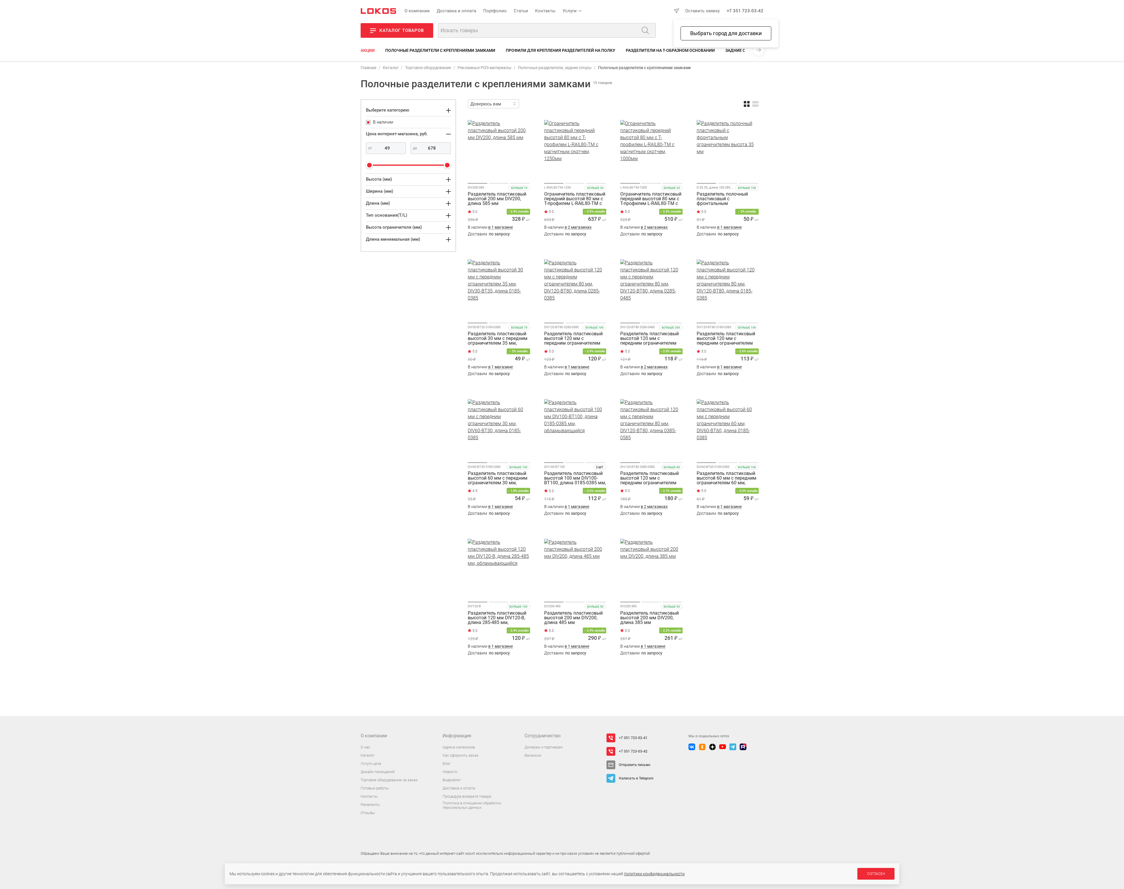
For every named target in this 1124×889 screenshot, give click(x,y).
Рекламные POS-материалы (484, 68)
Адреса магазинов (459, 747)
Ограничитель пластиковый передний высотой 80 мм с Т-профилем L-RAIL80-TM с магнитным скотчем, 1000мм (650, 199)
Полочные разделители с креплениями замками (440, 50)
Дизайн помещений (378, 772)
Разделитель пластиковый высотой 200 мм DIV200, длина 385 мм (649, 618)
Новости (450, 772)
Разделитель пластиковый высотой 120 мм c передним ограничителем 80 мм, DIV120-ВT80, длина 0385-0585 (649, 478)
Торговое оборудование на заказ (389, 780)
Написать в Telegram (636, 778)
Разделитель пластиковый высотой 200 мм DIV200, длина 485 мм (573, 618)
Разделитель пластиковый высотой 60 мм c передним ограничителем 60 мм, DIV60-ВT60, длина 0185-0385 (726, 478)
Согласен (876, 874)
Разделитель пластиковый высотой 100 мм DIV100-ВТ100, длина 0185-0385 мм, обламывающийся (575, 478)
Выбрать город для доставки (726, 33)
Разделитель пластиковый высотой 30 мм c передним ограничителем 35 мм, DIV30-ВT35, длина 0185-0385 (497, 338)
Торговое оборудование (428, 68)
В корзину (499, 245)
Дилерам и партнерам (544, 747)
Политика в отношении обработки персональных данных (472, 805)
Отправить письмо (634, 765)
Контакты (545, 10)
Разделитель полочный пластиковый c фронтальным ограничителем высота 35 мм (725, 199)
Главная (368, 68)
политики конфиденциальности (654, 873)
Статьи (521, 10)
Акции (368, 50)
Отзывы (368, 813)
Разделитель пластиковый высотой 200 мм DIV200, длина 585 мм (497, 199)
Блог (446, 763)
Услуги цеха (371, 763)
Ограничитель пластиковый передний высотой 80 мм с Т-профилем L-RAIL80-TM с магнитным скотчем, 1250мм (574, 199)
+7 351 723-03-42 (745, 10)
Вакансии (533, 755)
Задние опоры (741, 50)
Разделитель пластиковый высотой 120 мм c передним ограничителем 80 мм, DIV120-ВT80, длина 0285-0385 (573, 338)
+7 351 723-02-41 (633, 738)
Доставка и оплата (456, 10)
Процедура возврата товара (467, 796)
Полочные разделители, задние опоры (555, 68)
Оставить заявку (702, 10)
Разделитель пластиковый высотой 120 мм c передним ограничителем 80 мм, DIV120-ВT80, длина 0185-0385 (726, 338)
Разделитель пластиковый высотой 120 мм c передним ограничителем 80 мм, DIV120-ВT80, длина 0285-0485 (649, 338)
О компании (417, 10)
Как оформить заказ (461, 755)
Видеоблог (452, 780)
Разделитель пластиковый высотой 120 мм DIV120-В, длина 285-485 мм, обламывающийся (497, 618)
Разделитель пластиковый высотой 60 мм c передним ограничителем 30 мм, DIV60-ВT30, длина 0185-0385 (497, 478)
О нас (365, 747)
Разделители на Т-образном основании (670, 50)
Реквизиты (370, 804)
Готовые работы (375, 788)
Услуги (570, 10)
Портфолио (495, 10)
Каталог (391, 68)
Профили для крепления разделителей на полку (560, 50)
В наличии (490, 227)
